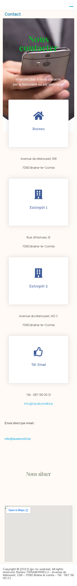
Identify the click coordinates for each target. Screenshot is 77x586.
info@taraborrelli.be (38, 404)
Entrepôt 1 (38, 207)
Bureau (39, 128)
